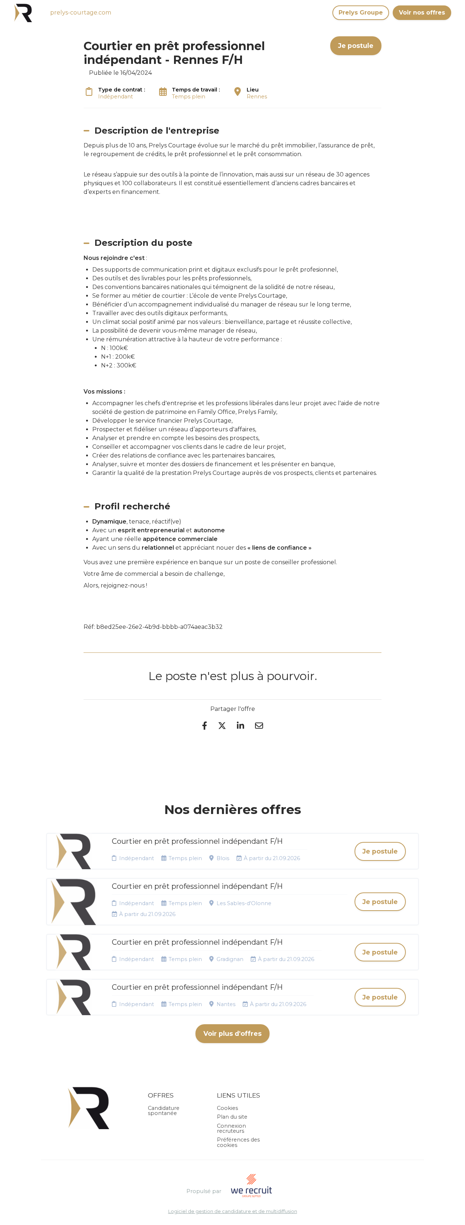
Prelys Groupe (361, 12)
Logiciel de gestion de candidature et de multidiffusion (232, 1211)
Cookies (227, 1108)
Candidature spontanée (163, 1110)
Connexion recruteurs (231, 1128)
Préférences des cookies (238, 1142)
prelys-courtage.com (80, 12)
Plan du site (232, 1117)
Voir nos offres (422, 12)
